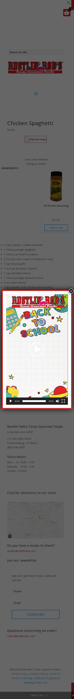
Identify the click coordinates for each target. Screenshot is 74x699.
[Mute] (57, 401)
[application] (37, 349)
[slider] (34, 401)
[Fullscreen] (63, 401)
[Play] (11, 401)
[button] (37, 349)
